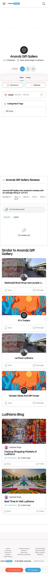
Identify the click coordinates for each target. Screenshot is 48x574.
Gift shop (9, 111)
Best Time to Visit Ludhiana (19, 501)
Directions (14, 85)
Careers (8, 554)
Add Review (15, 570)
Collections (24, 552)
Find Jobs (8, 550)
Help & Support (40, 552)
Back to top (39, 561)
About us (24, 550)
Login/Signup (8, 556)
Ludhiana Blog (40, 548)
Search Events (40, 550)
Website (37, 85)
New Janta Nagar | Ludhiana (32, 60)
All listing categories (24, 554)
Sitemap (40, 554)
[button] (22, 69)
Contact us (8, 552)
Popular (7, 217)
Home (8, 548)
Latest (15, 217)
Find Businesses (24, 548)
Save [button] (10, 290)
